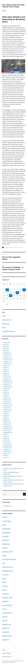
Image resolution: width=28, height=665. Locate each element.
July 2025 (6, 367)
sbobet (4, 327)
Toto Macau (5, 536)
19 (10, 295)
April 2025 (6, 373)
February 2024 (7, 400)
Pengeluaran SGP (6, 319)
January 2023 (7, 424)
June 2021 (6, 457)
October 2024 (7, 384)
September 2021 (8, 451)
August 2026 (7, 342)
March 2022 (7, 440)
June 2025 (6, 369)
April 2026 (6, 350)
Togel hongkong (6, 521)
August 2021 (7, 453)
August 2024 (7, 388)
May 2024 (6, 394)
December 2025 (8, 357)
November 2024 (8, 382)
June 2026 (6, 346)
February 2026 (7, 354)
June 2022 (6, 436)
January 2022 (7, 444)
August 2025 (7, 365)
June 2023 (6, 415)
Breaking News (8, 506)
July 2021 (6, 455)
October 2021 (7, 449)
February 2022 (7, 442)
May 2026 (6, 348)
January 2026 (7, 356)
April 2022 (6, 438)
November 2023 (8, 405)
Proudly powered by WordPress (9, 662)
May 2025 (6, 371)
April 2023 (6, 419)
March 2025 (7, 375)
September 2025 (8, 363)
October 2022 (7, 430)
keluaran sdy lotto (7, 635)
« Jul (7, 304)
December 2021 (8, 445)
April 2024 (6, 396)
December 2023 (8, 403)
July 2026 (6, 344)
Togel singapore (6, 528)
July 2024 (6, 390)
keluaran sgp (5, 323)
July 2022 (6, 434)
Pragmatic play (6, 532)
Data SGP (4, 517)
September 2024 (8, 386)
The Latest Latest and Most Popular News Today (13, 6)
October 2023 (7, 407)
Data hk (4, 524)
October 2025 (7, 361)
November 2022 (8, 428)
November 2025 (8, 359)
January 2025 (7, 379)
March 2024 (7, 398)
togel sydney (5, 639)
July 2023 (6, 413)
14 (17, 292)
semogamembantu (8, 247)
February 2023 (7, 422)
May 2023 (6, 417)
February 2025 (7, 377)
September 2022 (8, 432)
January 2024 (7, 401)
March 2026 (7, 352)
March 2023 (7, 421)
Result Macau (5, 540)
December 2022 (8, 426)
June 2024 (6, 392)
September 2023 (8, 409)
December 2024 (8, 380)
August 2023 (7, 411)
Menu (4, 10)
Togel (3, 316)
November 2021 (8, 447)
